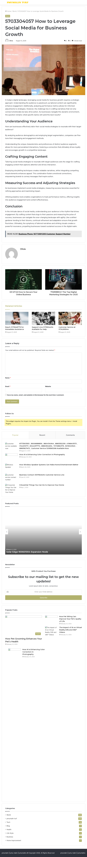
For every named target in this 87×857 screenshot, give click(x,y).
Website (48, 386)
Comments (70, 435)
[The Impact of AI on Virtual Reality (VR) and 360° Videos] (51, 712)
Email (7, 386)
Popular (15, 435)
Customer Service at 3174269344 (67, 328)
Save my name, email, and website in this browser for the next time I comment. (35, 395)
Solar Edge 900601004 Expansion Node (27, 552)
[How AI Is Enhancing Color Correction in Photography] (11, 457)
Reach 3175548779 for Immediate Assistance (14, 328)
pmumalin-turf (12, 818)
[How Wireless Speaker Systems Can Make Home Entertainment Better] (11, 468)
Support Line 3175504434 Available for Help (42, 328)
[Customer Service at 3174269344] (70, 318)
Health (9, 829)
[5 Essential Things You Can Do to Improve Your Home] (11, 488)
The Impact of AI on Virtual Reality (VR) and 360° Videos (70, 629)
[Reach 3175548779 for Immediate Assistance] (16, 318)
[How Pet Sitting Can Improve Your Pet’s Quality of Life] (51, 619)
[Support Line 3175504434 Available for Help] (43, 318)
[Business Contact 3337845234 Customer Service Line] (11, 478)
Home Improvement (14, 840)
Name (8, 378)
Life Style (10, 833)
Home (9, 11)
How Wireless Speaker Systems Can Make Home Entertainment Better (48, 465)
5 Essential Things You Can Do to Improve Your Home (41, 485)
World (14, 11)
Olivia (11, 41)
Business (10, 837)
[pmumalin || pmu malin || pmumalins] (17, 2)
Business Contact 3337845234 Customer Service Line (41, 475)
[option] (43, 532)
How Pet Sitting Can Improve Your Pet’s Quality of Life (70, 618)
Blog (8, 826)
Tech (8, 822)
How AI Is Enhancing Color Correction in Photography (42, 454)
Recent (42, 435)
